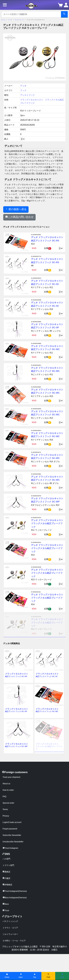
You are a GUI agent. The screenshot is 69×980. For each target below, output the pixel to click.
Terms (5, 809)
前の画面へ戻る (17, 209)
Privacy (6, 816)
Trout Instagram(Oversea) (15, 891)
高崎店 (7, 872)
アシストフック (19, 19)
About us (6, 783)
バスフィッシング (10, 921)
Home (7, 977)
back (21, 977)
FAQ (4, 796)
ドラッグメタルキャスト (31, 100)
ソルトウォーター (10, 934)
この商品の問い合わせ (21, 217)
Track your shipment (11, 777)
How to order (8, 790)
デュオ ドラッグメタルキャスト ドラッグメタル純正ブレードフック (47, 523)
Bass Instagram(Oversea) (15, 897)
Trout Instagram (11, 848)
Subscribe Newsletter (12, 835)
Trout (6, 910)
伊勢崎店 (8, 885)
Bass (6, 904)
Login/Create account (12, 822)
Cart (62, 977)
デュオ (23, 85)
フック (10, 19)
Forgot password (10, 829)
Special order (8, 803)
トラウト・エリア (10, 928)
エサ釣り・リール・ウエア (14, 941)
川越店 (7, 878)
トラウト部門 (8, 865)
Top (34, 977)
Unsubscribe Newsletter (13, 842)
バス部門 (6, 859)
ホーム (3, 19)
